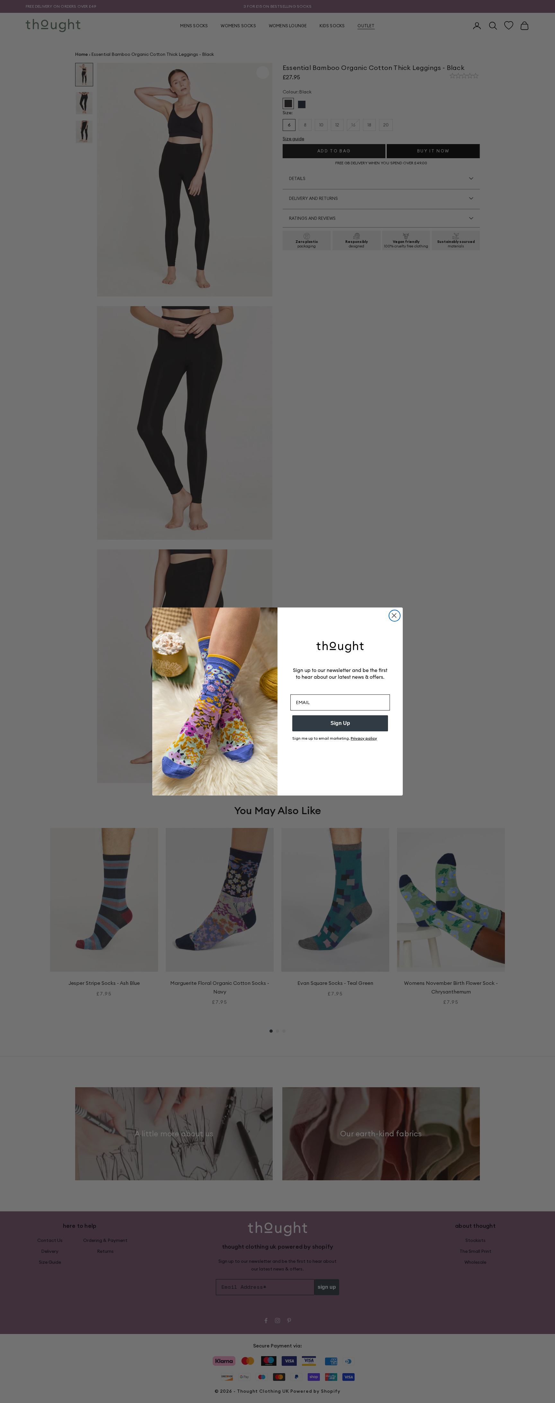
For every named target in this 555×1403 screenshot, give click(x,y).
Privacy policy (364, 738)
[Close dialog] (394, 615)
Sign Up (340, 723)
